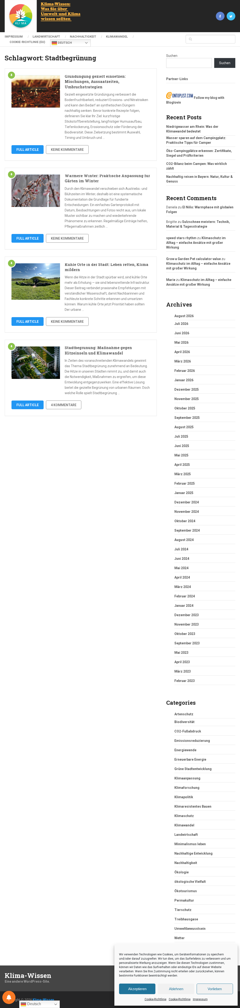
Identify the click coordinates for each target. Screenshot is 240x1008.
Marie (170, 280)
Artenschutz (183, 714)
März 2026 (182, 361)
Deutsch (64, 42)
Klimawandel (117, 36)
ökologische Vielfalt (190, 881)
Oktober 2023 (184, 634)
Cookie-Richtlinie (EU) (27, 42)
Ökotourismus (185, 891)
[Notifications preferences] (8, 997)
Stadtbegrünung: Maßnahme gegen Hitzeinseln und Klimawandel (98, 350)
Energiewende (185, 750)
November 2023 (186, 624)
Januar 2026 (183, 380)
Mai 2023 (181, 652)
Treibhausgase (186, 919)
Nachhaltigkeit (83, 36)
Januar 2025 (183, 493)
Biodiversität (184, 722)
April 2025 (182, 465)
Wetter (179, 938)
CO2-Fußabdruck (187, 731)
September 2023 (187, 643)
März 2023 (182, 671)
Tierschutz (182, 910)
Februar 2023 (184, 681)
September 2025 (187, 418)
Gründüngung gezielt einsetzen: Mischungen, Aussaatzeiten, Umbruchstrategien (95, 81)
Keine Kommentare (67, 150)
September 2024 (187, 530)
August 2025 (184, 427)
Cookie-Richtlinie (155, 999)
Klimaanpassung (187, 778)
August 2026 (184, 316)
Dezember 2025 (186, 389)
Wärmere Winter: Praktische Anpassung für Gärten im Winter (107, 178)
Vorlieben (215, 989)
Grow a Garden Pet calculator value (193, 259)
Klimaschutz (184, 816)
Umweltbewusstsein (190, 928)
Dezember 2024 (186, 502)
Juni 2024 (181, 558)
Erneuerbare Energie (190, 759)
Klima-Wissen (28, 975)
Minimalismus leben (190, 844)
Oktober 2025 (184, 408)
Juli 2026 (181, 324)
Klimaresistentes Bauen (192, 806)
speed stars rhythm (181, 238)
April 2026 (182, 352)
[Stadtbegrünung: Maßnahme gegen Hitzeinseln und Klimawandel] (35, 362)
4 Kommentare (63, 405)
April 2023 (182, 662)
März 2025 (182, 474)
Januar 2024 (183, 605)
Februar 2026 (184, 371)
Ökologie (181, 872)
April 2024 (182, 577)
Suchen (171, 56)
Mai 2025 (181, 455)
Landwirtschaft (46, 36)
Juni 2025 (181, 446)
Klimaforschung (186, 788)
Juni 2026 (181, 333)
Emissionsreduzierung (192, 741)
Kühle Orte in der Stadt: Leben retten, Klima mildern (106, 267)
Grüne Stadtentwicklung (193, 769)
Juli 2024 (181, 549)
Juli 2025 (181, 436)
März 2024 (182, 587)
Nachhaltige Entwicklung (193, 853)
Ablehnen (176, 989)
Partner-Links (177, 79)
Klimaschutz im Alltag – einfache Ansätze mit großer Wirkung (196, 242)
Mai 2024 (181, 568)
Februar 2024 (184, 596)
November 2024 (186, 512)
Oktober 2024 (184, 521)
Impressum (200, 999)
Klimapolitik (183, 797)
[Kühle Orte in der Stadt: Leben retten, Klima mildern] (35, 281)
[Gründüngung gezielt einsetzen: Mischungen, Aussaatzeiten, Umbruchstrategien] (35, 91)
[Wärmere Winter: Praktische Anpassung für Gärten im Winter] (35, 191)
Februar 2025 (184, 483)
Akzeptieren (137, 989)
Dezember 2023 (186, 615)
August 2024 (184, 540)
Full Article (27, 150)
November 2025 (186, 399)
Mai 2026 (181, 342)
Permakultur (184, 900)
